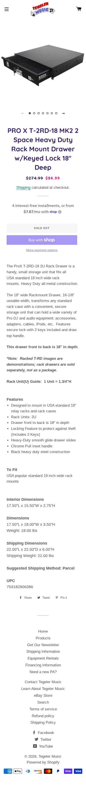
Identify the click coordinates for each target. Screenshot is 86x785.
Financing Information (43, 665)
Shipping (23, 187)
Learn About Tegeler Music (43, 689)
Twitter (45, 739)
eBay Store (43, 695)
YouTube (45, 746)
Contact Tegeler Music (43, 682)
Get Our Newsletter (43, 645)
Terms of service (43, 709)
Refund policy (43, 716)
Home (43, 631)
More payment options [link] (42, 250)
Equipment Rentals (43, 658)
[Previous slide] (23, 113)
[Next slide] (63, 113)
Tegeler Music (50, 756)
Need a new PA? (43, 672)
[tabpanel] (43, 60)
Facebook (45, 733)
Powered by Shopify (43, 762)
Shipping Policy (43, 722)
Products (43, 638)
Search (43, 702)
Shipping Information (43, 651)
